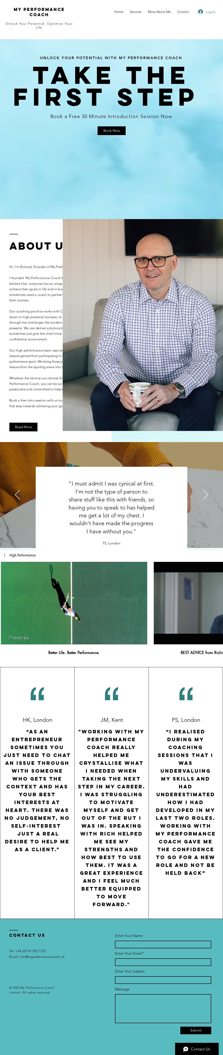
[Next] (205, 495)
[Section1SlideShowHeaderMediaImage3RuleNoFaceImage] (116, 537)
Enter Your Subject (130, 971)
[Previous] (17, 495)
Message (122, 989)
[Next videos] (217, 602)
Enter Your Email (128, 953)
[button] (19, 555)
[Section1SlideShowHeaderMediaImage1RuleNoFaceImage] (106, 537)
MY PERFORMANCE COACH (39, 12)
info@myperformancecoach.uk (42, 957)
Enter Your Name (128, 936)
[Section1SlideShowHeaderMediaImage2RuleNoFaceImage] (111, 537)
